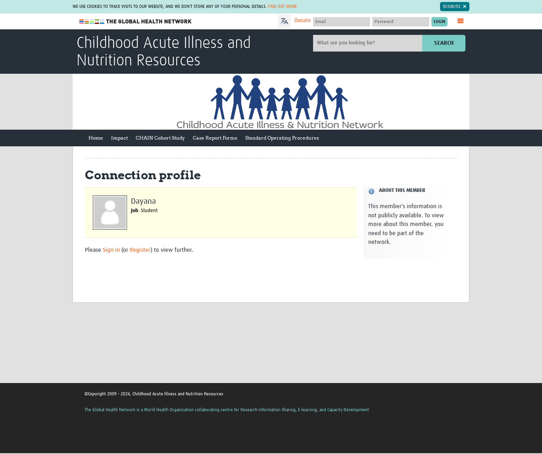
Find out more (282, 6)
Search (444, 43)
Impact (119, 138)
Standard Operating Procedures (282, 138)
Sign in (111, 250)
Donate (302, 20)
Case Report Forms (215, 138)
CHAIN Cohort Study (160, 138)
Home (95, 138)
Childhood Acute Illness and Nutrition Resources (164, 52)
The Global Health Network (136, 21)
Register (140, 250)
